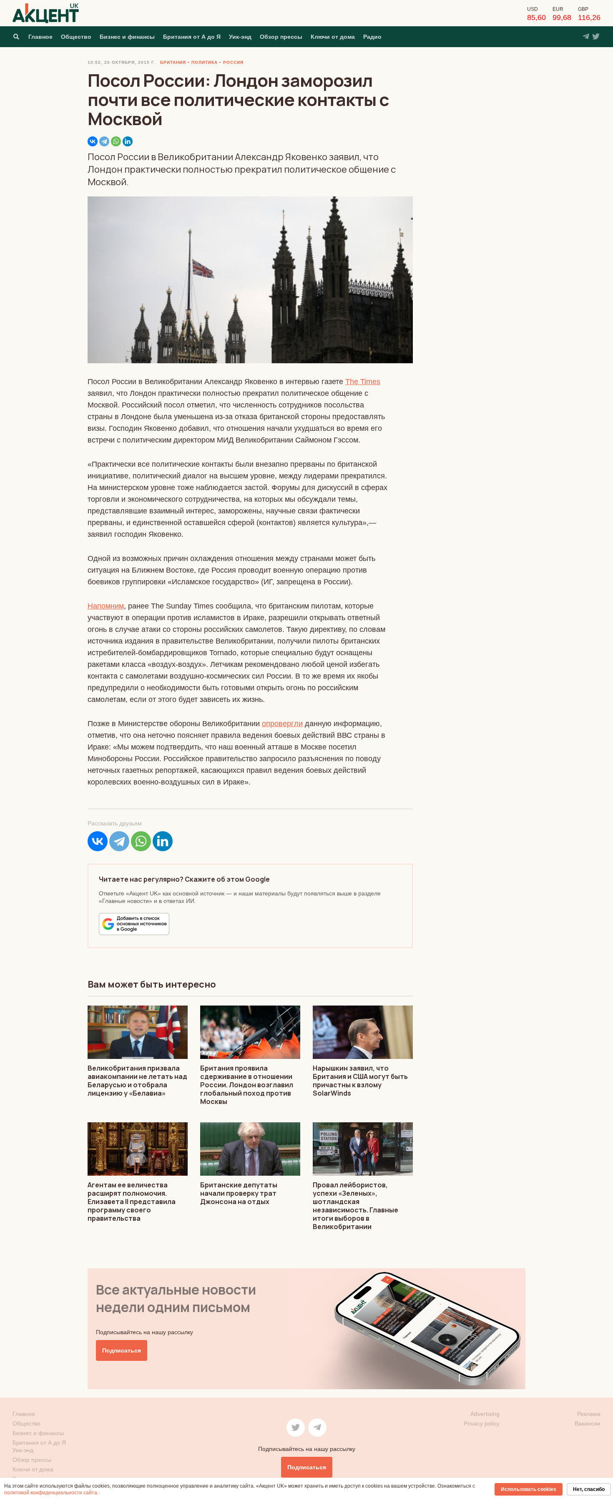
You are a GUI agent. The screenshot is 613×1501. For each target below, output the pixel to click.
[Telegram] (104, 141)
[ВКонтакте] (93, 141)
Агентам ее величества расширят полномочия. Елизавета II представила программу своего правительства (132, 1201)
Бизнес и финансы (127, 36)
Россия (233, 62)
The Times (362, 381)
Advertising (485, 1413)
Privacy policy (482, 1423)
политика (204, 62)
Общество (76, 36)
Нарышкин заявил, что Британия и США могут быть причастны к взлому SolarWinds (360, 1081)
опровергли (282, 723)
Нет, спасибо (589, 1489)
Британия (173, 62)
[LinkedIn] (128, 141)
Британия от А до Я (192, 36)
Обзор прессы (281, 36)
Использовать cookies (528, 1489)
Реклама (588, 1413)
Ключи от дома (333, 36)
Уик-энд (240, 36)
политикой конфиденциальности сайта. (51, 1493)
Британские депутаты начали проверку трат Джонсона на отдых (238, 1193)
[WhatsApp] (116, 141)
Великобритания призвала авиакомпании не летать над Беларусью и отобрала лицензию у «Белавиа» (137, 1081)
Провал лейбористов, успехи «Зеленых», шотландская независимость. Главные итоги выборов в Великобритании (355, 1205)
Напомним (106, 606)
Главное (40, 36)
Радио (372, 36)
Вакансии (587, 1423)
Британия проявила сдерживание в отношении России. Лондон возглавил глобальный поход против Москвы (246, 1085)
